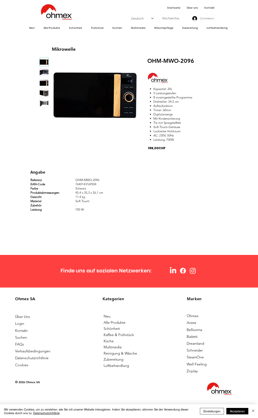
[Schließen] (253, 411)
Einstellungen (212, 411)
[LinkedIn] (173, 271)
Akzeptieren (237, 411)
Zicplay (192, 371)
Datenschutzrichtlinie (46, 413)
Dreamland (195, 343)
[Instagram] (193, 271)
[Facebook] (183, 271)
